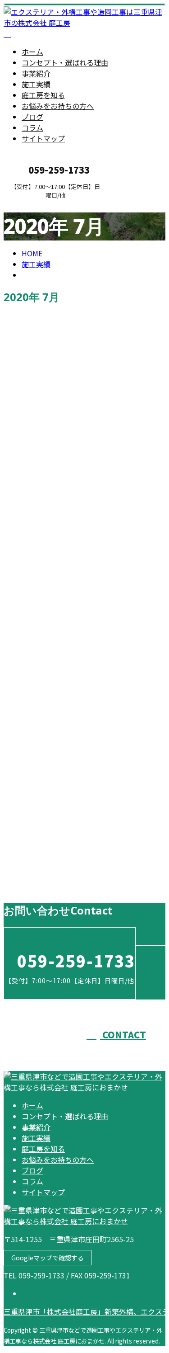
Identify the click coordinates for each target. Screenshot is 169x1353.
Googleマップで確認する (47, 1257)
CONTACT (35, 204)
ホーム (32, 51)
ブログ (32, 116)
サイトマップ (43, 138)
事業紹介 (36, 73)
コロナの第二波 (34, 867)
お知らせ (54, 635)
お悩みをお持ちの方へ (58, 105)
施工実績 (36, 84)
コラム (32, 127)
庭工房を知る (43, 95)
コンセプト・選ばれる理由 (65, 62)
